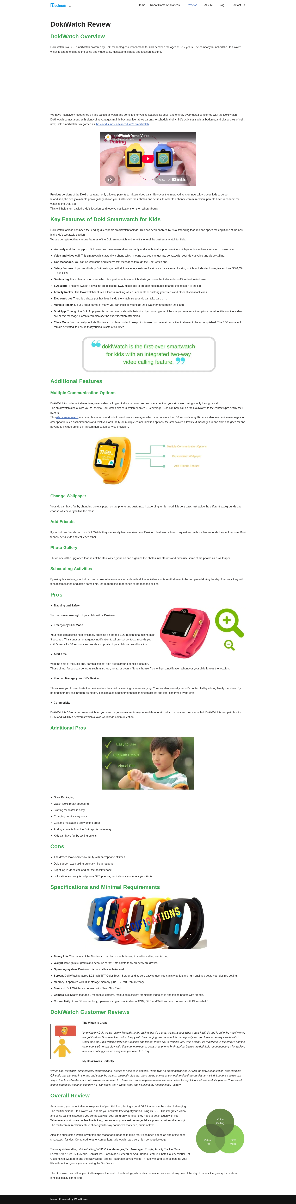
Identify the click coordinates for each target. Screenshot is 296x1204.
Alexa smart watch (67, 417)
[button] (181, 5)
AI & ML (209, 5)
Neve (53, 1199)
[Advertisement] (148, 83)
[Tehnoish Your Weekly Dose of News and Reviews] (60, 5)
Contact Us (238, 5)
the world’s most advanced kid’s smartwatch (122, 124)
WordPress (81, 1199)
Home (141, 5)
